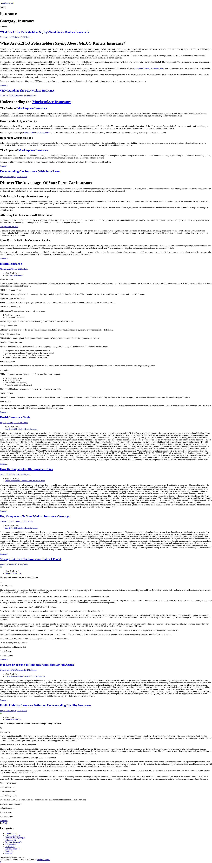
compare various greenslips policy (36, 132)
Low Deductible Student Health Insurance (21, 429)
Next (5, 823)
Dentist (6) (9, 851)
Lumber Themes (43, 860)
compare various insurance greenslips (148, 68)
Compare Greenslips (13, 573)
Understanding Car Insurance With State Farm (30, 171)
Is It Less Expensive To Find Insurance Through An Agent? (37, 664)
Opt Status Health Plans (14, 275)
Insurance (3, 85)
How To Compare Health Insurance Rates (26, 469)
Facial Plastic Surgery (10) (15, 838)
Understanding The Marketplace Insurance (27, 90)
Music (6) (8, 853)
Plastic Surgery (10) (12, 835)
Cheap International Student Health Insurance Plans (25, 481)
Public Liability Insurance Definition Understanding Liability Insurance (45, 705)
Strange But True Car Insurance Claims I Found (30, 559)
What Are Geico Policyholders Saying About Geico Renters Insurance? (44, 32)
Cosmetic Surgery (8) (13, 842)
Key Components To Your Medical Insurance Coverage (34, 516)
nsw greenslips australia (9, 227)
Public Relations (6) (12, 849)
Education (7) (10, 844)
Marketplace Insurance (51, 102)
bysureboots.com (6, 3)
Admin (30, 37)
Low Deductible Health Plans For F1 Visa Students (25, 676)
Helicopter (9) (10, 840)
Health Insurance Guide (15, 417)
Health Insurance (11, 263)
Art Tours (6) (10, 847)
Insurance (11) (10, 833)
